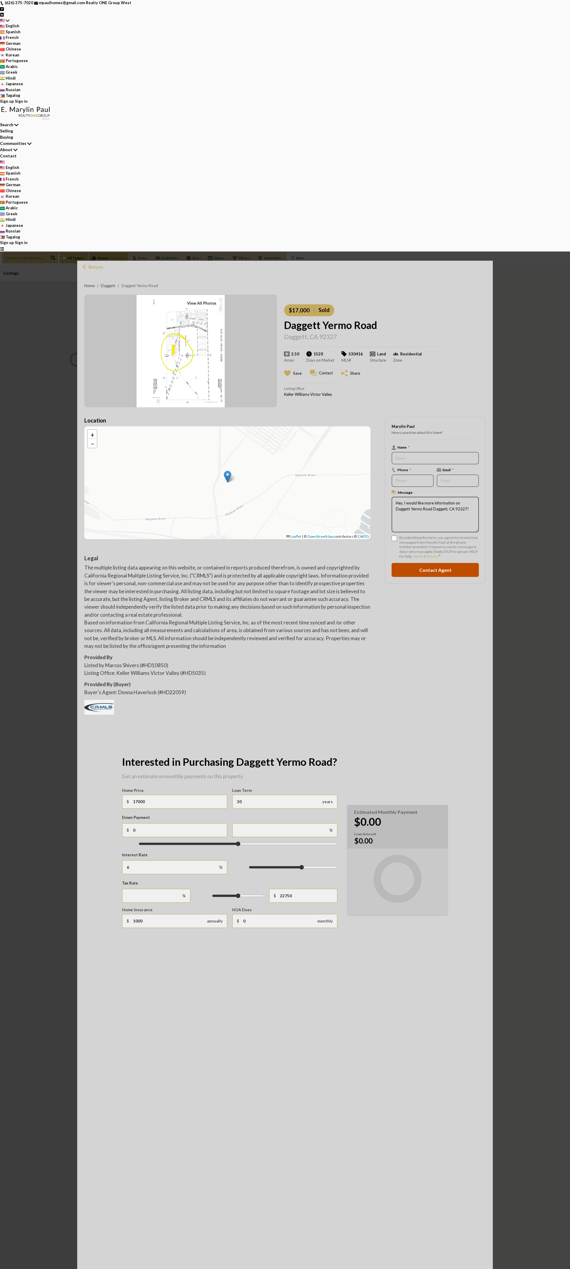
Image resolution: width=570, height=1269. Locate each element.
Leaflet (295, 536)
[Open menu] (2, 249)
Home (89, 285)
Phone (404, 470)
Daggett (108, 285)
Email (448, 470)
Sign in (21, 101)
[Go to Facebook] (2, 8)
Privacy (431, 556)
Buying (6, 137)
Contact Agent (435, 569)
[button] (227, 477)
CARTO (363, 536)
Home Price (133, 790)
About (6, 149)
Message (405, 492)
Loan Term (242, 790)
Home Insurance (137, 909)
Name (404, 447)
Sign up (7, 101)
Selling (6, 130)
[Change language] (5, 20)
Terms (418, 556)
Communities (13, 143)
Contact (8, 155)
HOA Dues (242, 909)
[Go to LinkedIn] (2, 14)
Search (6, 124)
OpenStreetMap (320, 536)
